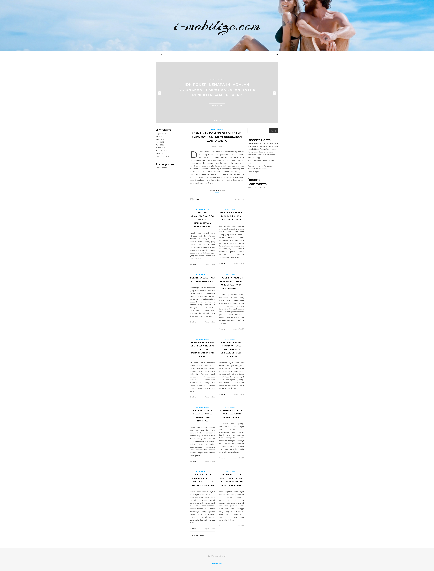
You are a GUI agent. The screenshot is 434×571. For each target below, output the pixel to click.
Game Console (217, 79)
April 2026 (160, 145)
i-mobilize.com (217, 25)
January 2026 (161, 153)
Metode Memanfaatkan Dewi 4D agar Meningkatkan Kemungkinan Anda (203, 220)
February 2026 (161, 150)
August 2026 (161, 133)
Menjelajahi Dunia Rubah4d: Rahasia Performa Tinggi (231, 216)
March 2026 (160, 147)
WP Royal (222, 556)
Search (273, 131)
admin (196, 199)
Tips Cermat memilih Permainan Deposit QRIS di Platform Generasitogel (260, 169)
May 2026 (160, 142)
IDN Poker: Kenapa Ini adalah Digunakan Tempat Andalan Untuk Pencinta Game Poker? (217, 89)
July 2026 (159, 136)
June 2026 (160, 139)
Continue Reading (217, 190)
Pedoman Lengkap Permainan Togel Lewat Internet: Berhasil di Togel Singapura (231, 349)
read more (217, 106)
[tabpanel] (217, 92)
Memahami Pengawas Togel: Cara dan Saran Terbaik (231, 413)
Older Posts (198, 536)
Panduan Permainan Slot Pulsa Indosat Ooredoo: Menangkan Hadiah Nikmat (202, 349)
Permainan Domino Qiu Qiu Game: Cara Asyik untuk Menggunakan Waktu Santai (217, 137)
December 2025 (162, 156)
